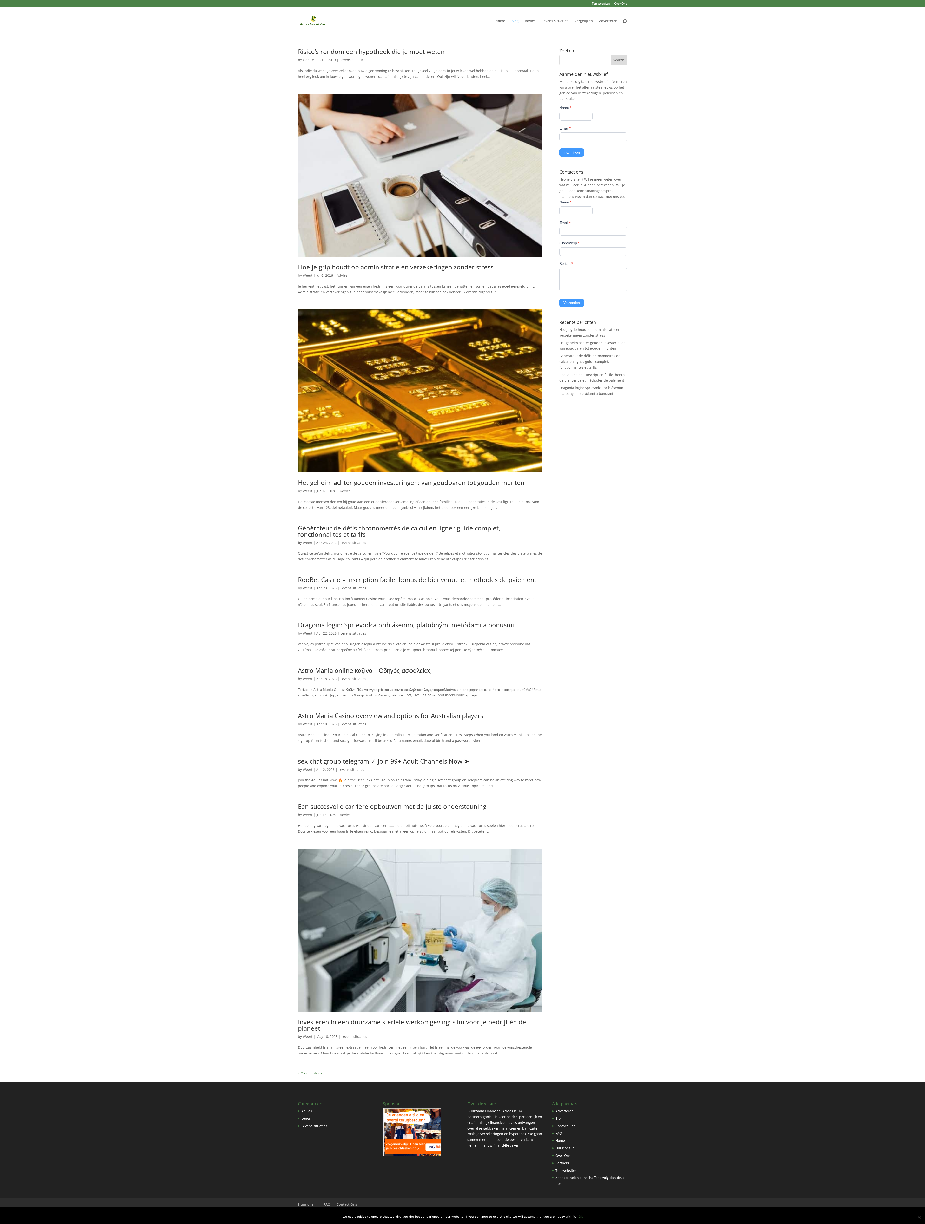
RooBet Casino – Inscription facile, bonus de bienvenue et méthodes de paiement (417, 579)
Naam (565, 108)
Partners (562, 1163)
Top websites (601, 4)
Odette (308, 60)
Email (565, 128)
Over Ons (620, 4)
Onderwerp (569, 243)
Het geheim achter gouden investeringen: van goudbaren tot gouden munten (411, 482)
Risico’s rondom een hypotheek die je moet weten (371, 51)
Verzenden (571, 303)
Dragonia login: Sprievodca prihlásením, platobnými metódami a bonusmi (406, 625)
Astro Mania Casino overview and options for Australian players (390, 715)
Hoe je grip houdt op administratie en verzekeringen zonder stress (395, 267)
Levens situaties (555, 21)
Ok (581, 1216)
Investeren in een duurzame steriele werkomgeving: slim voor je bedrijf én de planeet (412, 1025)
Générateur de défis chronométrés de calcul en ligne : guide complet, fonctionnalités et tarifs (399, 531)
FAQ (558, 1133)
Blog (515, 21)
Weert (307, 275)
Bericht (566, 264)
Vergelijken (584, 21)
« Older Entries (310, 1073)
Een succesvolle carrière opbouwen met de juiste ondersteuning (392, 806)
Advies (530, 21)
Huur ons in (565, 1148)
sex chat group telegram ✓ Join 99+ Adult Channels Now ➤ (383, 761)
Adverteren (608, 21)
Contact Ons (565, 1126)
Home (500, 21)
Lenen (306, 1118)
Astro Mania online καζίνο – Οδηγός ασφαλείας (364, 670)
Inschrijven (571, 152)
